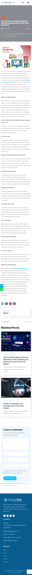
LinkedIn (14, 303)
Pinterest (10, 303)
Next (27, 321)
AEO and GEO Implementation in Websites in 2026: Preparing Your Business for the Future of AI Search (16, 360)
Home (2, 31)
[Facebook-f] (7, 516)
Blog (7, 31)
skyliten (7, 354)
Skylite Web (19, 572)
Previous (7, 321)
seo (3, 17)
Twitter (2, 303)
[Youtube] (14, 516)
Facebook (6, 303)
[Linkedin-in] (10, 516)
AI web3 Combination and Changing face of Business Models (13, 406)
